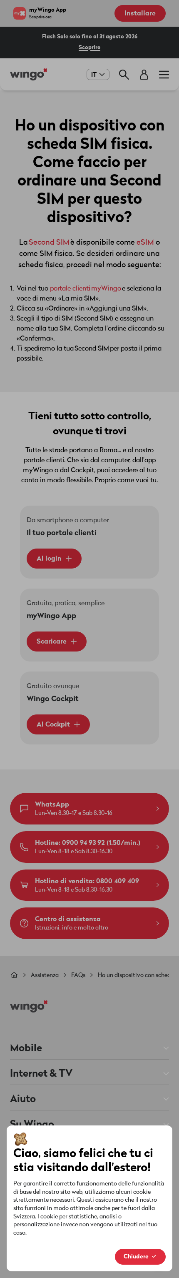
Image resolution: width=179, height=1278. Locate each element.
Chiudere (136, 1256)
